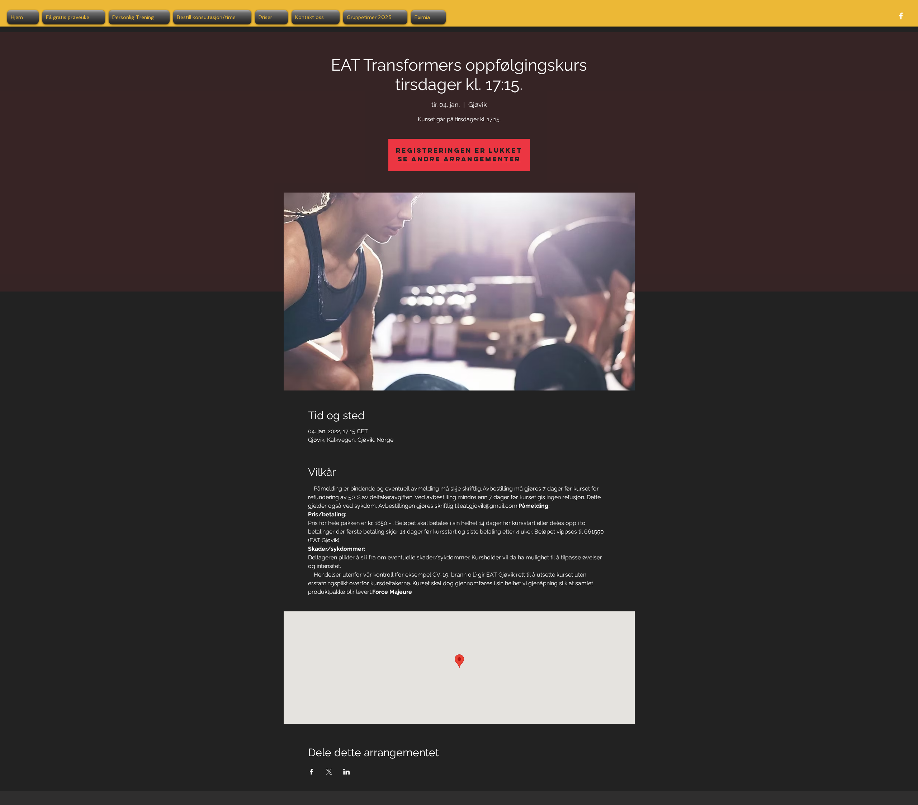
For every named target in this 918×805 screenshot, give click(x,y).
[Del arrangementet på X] (329, 772)
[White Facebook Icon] (900, 15)
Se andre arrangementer (459, 159)
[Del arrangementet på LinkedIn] (346, 772)
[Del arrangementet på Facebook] (311, 772)
